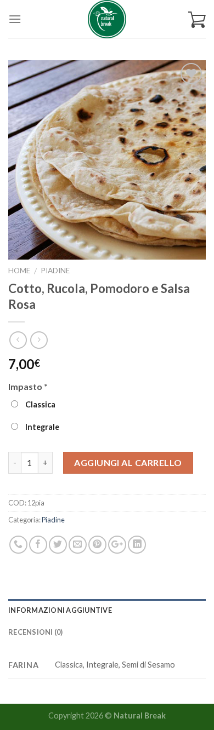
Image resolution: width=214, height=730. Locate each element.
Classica (39, 404)
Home (19, 270)
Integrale (41, 427)
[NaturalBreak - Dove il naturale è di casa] (107, 19)
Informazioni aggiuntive (60, 610)
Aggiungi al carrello (128, 462)
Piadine (55, 270)
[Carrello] (197, 19)
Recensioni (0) (35, 632)
